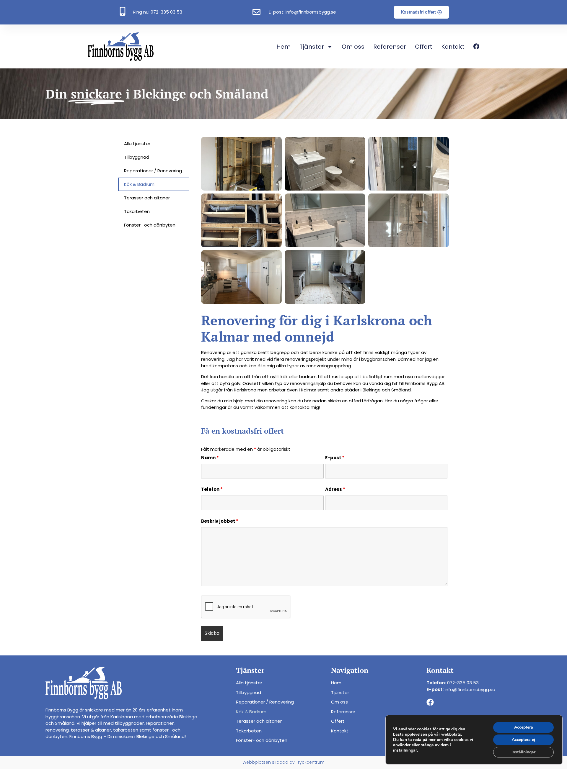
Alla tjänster (137, 143)
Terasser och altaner (147, 198)
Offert (423, 46)
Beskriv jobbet (219, 521)
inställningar (405, 750)
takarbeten (125, 730)
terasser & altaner (91, 730)
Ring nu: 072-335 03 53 (157, 12)
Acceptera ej (523, 739)
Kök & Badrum (139, 184)
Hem (283, 46)
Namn (210, 458)
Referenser (389, 46)
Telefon (212, 489)
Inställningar (523, 752)
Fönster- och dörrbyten (149, 225)
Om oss (353, 46)
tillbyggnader (129, 723)
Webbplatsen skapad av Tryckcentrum (283, 762)
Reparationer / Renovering (153, 171)
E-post (334, 458)
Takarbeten (137, 211)
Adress (335, 489)
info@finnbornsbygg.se (470, 689)
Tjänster (311, 46)
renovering (57, 730)
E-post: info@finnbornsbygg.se (302, 12)
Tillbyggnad (136, 157)
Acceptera (523, 727)
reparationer (160, 723)
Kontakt (453, 46)
